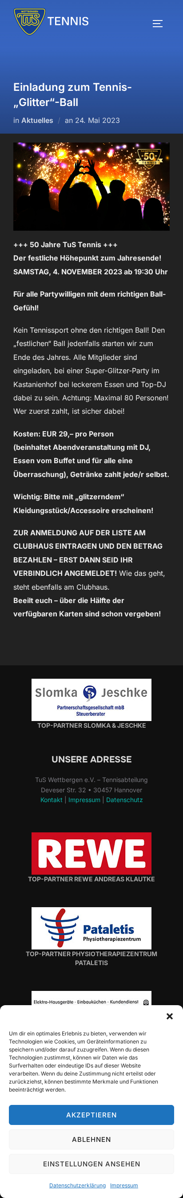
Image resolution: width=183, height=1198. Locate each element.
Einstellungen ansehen (91, 1164)
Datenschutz (124, 799)
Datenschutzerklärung (77, 1185)
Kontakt (51, 799)
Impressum (124, 1185)
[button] (169, 1016)
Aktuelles (37, 120)
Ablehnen (91, 1139)
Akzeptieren (91, 1115)
